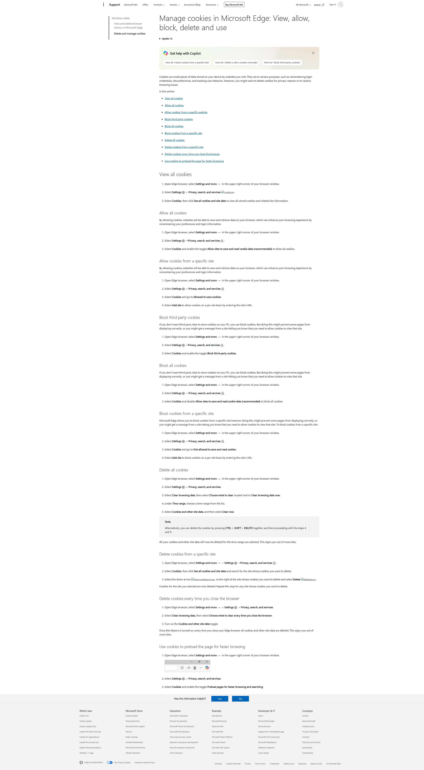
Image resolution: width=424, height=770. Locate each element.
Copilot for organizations (89, 737)
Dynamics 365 (217, 726)
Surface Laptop (85, 721)
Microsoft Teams (218, 742)
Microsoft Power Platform (222, 737)
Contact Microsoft (233, 763)
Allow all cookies (174, 105)
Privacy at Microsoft (310, 731)
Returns (129, 731)
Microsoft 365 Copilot (220, 747)
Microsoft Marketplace (267, 742)
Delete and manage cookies (129, 33)
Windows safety (121, 18)
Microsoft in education (179, 715)
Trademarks (274, 763)
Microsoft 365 (130, 4)
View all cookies (174, 98)
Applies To (167, 38)
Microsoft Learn (264, 726)
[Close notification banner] (313, 53)
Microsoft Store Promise (135, 747)
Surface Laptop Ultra (88, 726)
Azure (260, 715)
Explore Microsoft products (90, 747)
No (240, 698)
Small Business (218, 753)
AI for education (176, 753)
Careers (305, 715)
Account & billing (192, 4)
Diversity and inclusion (311, 742)
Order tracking (131, 737)
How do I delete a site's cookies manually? (236, 62)
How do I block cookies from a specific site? (187, 62)
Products (158, 4)
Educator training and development (184, 742)
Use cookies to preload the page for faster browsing (194, 161)
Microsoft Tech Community (269, 737)
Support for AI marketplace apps (271, 731)
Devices (173, 4)
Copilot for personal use (89, 742)
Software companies (266, 747)
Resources (211, 4)
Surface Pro (84, 715)
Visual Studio (263, 753)
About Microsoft (308, 721)
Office (145, 4)
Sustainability (307, 753)
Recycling (302, 763)
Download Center (133, 721)
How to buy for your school (180, 737)
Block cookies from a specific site (183, 133)
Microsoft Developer (266, 721)
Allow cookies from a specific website (186, 112)
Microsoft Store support (135, 726)
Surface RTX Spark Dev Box (90, 731)
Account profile (132, 715)
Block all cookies (174, 126)
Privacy (248, 763)
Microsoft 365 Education (179, 731)
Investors (306, 737)
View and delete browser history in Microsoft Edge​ (128, 25)
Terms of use (260, 763)
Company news (308, 726)
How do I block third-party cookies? (282, 62)
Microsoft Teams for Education (182, 726)
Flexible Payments (133, 753)
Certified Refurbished (134, 742)
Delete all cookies (175, 140)
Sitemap (218, 763)
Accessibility (307, 747)
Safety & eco (289, 763)
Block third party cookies (179, 119)
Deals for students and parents (182, 747)
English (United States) (93, 762)
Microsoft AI (217, 715)
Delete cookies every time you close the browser (192, 154)
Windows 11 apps (87, 753)
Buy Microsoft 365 (234, 4)
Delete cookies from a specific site (184, 147)
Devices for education (178, 721)
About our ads (316, 763)
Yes (220, 698)
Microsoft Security (219, 721)
